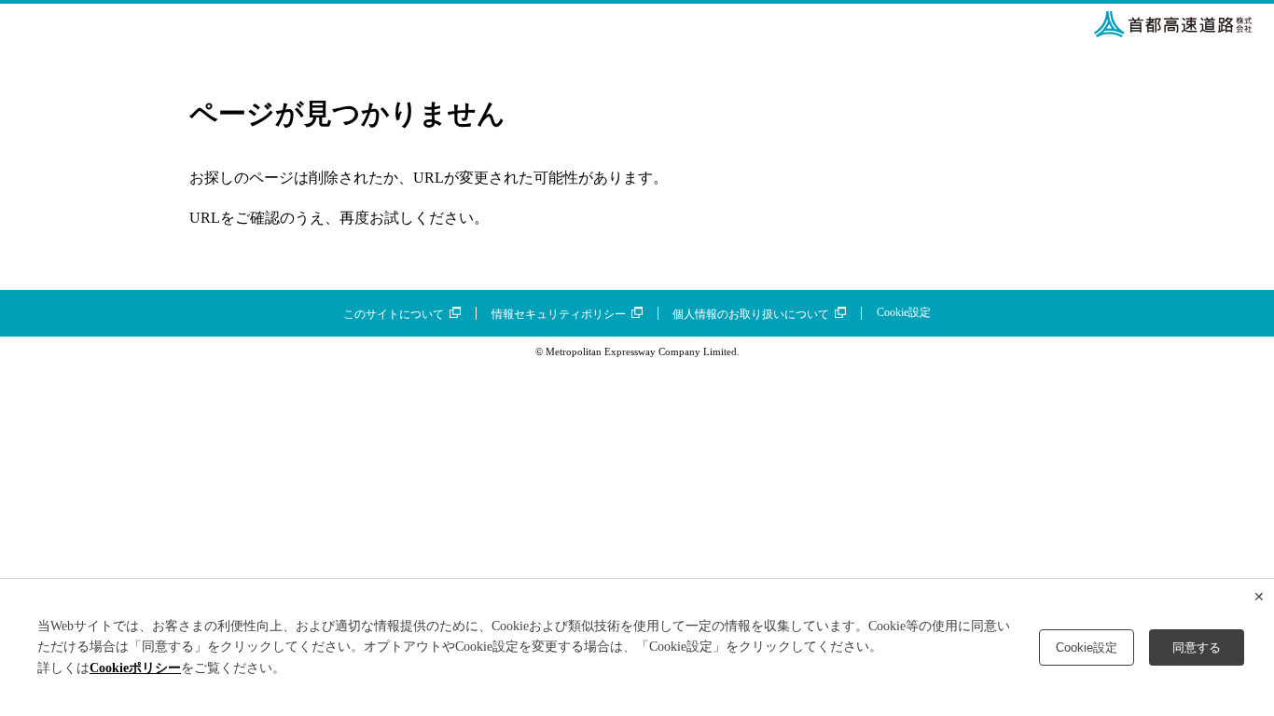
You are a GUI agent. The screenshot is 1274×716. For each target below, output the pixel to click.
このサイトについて (393, 314)
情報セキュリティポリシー (559, 314)
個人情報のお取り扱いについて (750, 314)
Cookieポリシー (135, 668)
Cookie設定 (904, 312)
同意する (1196, 647)
